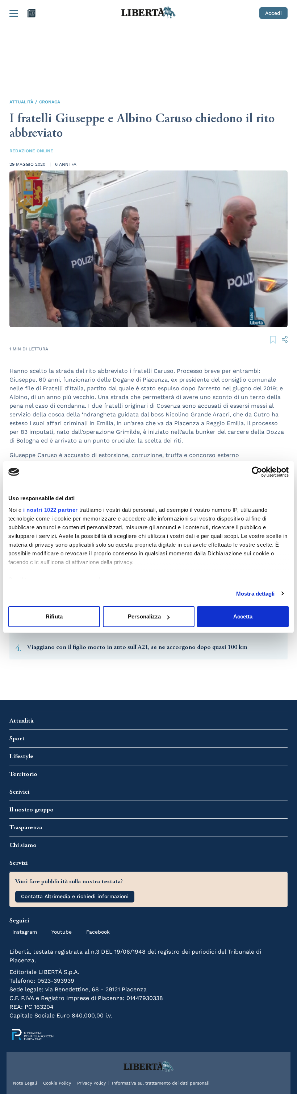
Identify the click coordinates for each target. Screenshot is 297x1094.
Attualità (21, 101)
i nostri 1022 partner (50, 510)
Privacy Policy (91, 1083)
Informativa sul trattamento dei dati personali (160, 1083)
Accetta (243, 616)
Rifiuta (54, 616)
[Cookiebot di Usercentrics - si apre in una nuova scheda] (257, 471)
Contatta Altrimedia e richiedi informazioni (75, 896)
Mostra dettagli (255, 594)
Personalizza (144, 616)
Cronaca (49, 101)
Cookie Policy (57, 1083)
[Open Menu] (13, 13)
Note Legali (25, 1083)
